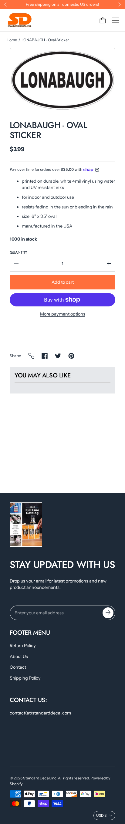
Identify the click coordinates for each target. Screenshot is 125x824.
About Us (19, 656)
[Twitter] (58, 356)
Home (12, 40)
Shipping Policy (25, 678)
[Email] (31, 356)
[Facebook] (44, 356)
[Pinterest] (71, 356)
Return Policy (23, 645)
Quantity (18, 252)
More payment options (62, 314)
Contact (18, 667)
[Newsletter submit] (108, 612)
